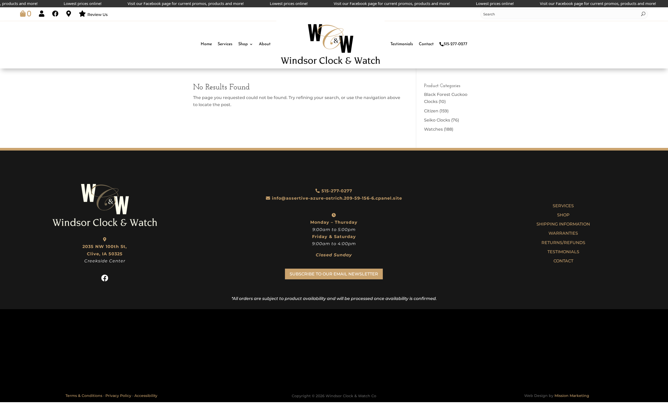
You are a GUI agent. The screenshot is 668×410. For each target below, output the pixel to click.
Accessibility (145, 395)
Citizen (431, 110)
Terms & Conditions (83, 395)
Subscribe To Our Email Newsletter (334, 274)
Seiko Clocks (437, 120)
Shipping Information (563, 224)
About (265, 44)
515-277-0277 (455, 44)
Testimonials (401, 44)
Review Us (97, 14)
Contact (426, 44)
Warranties (563, 233)
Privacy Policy (118, 395)
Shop (243, 44)
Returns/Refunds (563, 242)
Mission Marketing (571, 395)
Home (206, 44)
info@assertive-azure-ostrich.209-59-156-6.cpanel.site (337, 198)
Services (225, 44)
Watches (433, 129)
